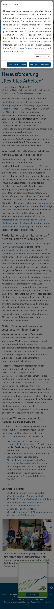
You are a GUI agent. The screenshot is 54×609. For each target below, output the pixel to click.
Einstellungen (41, 56)
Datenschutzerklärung (35, 48)
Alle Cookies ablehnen (17, 64)
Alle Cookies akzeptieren (39, 64)
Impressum (18, 51)
